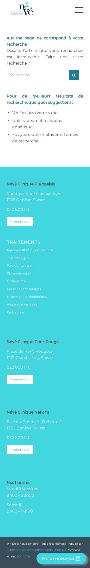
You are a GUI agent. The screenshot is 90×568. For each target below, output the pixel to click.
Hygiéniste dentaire (22, 304)
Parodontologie (19, 265)
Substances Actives (19, 550)
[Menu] (76, 9)
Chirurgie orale (18, 273)
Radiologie (15, 312)
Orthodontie (16, 281)
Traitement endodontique (27, 297)
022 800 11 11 (19, 209)
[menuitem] (76, 9)
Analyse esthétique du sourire (30, 250)
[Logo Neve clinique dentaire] (37, 9)
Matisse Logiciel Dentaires (49, 550)
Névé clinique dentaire (23, 543)
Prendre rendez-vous (58, 558)
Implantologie (18, 258)
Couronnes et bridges (24, 289)
